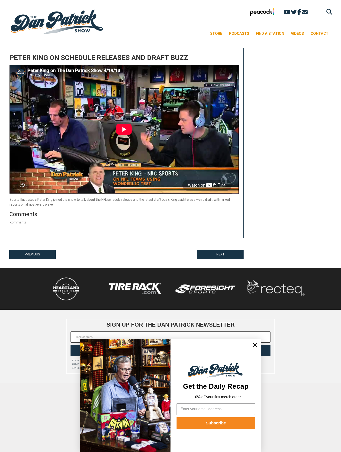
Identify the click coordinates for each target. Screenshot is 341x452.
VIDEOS (297, 33)
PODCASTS (239, 33)
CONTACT (319, 33)
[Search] (328, 11)
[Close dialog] (255, 345)
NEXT (220, 254)
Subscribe (216, 423)
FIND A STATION (270, 33)
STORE (216, 33)
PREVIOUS (32, 254)
